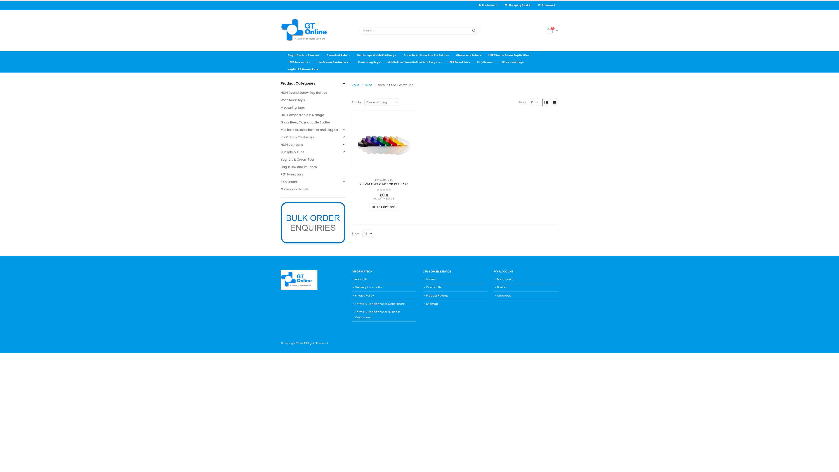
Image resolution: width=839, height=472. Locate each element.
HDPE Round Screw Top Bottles (508, 55)
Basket (501, 287)
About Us (361, 279)
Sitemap (432, 304)
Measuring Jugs (369, 62)
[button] (546, 102)
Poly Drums (484, 62)
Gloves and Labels (468, 55)
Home (430, 279)
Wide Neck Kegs (513, 62)
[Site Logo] (308, 30)
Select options (383, 207)
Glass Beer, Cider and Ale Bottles (426, 55)
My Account (490, 5)
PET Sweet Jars (460, 62)
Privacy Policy (364, 295)
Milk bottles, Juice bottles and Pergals (413, 62)
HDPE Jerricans (298, 62)
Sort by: (357, 102)
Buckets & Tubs (337, 55)
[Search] (474, 30)
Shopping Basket (520, 5)
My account (505, 279)
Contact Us (433, 287)
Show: (522, 102)
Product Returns (437, 295)
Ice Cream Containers (333, 62)
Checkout (548, 5)
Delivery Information (369, 287)
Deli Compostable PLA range (376, 55)
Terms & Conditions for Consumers (380, 304)
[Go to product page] (384, 143)
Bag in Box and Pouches (303, 55)
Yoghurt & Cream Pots (303, 69)
